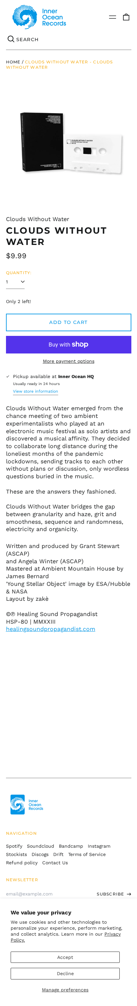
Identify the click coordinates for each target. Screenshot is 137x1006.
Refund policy (22, 862)
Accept (65, 957)
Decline (65, 973)
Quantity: (19, 272)
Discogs (40, 854)
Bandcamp (71, 846)
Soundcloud (40, 846)
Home (13, 61)
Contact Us (55, 862)
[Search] (11, 39)
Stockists (16, 854)
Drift (58, 854)
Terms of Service (87, 854)
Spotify (14, 846)
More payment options (68, 361)
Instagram (99, 846)
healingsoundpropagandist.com (50, 629)
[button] (126, 17)
